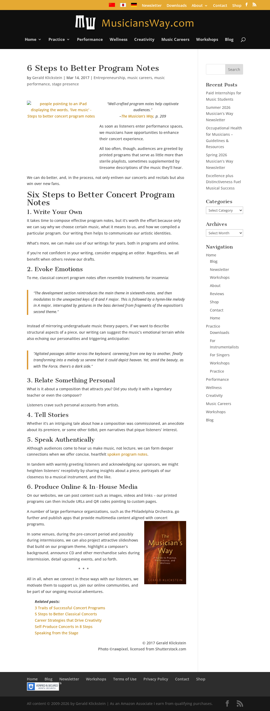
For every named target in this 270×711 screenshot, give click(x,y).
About (197, 6)
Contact (220, 6)
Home (30, 39)
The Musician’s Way (137, 116)
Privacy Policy (155, 678)
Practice (57, 39)
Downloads (177, 6)
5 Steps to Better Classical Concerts (66, 613)
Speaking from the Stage (56, 632)
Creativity (144, 39)
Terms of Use (125, 678)
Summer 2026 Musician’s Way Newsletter (219, 114)
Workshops (207, 39)
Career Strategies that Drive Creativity (68, 620)
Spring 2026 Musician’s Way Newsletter (219, 161)
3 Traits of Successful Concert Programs (70, 607)
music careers (139, 77)
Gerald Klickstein (47, 77)
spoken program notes (127, 454)
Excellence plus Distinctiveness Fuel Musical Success (223, 182)
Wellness (118, 39)
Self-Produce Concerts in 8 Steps (64, 626)
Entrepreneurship (109, 77)
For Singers (220, 354)
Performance (90, 39)
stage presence (65, 83)
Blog (229, 39)
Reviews (217, 293)
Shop (237, 6)
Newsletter (152, 6)
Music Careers (175, 39)
